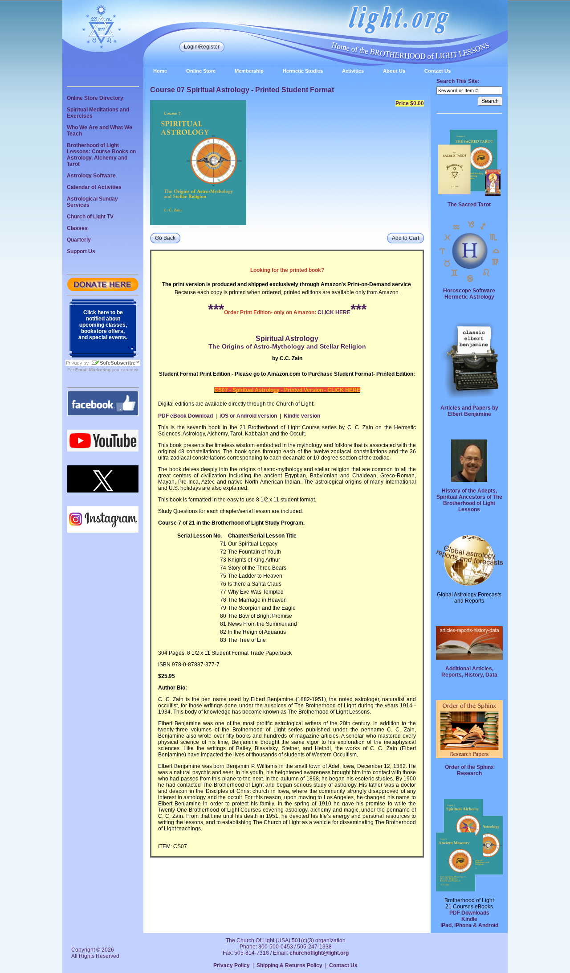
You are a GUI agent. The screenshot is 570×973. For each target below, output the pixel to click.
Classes (77, 228)
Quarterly (79, 240)
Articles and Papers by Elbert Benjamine (469, 411)
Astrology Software (91, 175)
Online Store (201, 71)
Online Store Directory (95, 98)
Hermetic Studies (303, 71)
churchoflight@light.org (319, 953)
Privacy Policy (231, 965)
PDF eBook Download (185, 416)
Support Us (81, 251)
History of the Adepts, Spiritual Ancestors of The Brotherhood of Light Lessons (469, 500)
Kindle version (302, 416)
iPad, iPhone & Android (469, 925)
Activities (353, 71)
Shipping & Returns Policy (289, 965)
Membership (249, 71)
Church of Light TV (90, 216)
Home (160, 71)
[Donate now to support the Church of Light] (102, 289)
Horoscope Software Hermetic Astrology (469, 293)
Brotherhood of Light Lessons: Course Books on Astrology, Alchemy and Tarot (101, 154)
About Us (394, 71)
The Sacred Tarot (469, 204)
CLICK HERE (334, 312)
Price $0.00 (409, 103)
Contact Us (437, 71)
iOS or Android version (248, 416)
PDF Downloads (469, 913)
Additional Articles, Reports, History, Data (469, 671)
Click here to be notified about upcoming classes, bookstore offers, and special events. (102, 325)
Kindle (469, 919)
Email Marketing (92, 369)
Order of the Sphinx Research (469, 770)
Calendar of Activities (94, 187)
